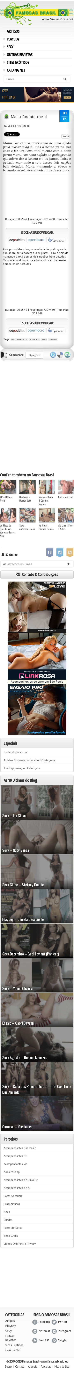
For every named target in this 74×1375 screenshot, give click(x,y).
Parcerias (46, 1366)
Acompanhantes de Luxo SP (21, 1180)
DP (12, 339)
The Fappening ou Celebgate (22, 768)
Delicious (60, 355)
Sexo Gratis (11, 1236)
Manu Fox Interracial (29, 116)
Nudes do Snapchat (16, 752)
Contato (19, 1366)
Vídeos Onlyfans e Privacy (20, 1244)
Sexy (9, 47)
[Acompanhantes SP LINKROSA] (37, 658)
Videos (25, 125)
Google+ (63, 1340)
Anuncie (32, 1366)
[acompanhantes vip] (37, 94)
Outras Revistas (18, 55)
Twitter (53, 355)
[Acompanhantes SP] (37, 607)
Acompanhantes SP (15, 1156)
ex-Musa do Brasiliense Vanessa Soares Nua (8, 531)
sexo (44, 339)
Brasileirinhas (12, 1204)
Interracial (22, 339)
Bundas (8, 1220)
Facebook (44, 1322)
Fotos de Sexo (13, 1228)
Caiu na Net (15, 70)
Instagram (64, 1331)
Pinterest (44, 1331)
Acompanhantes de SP (17, 1188)
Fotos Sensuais (13, 1196)
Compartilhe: (16, 355)
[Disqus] (37, 416)
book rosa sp (12, 1172)
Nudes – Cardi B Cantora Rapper (46, 500)
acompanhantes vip (15, 1164)
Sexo (7, 1212)
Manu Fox (35, 339)
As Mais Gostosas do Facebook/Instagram (29, 760)
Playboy (12, 39)
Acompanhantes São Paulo (20, 1148)
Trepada (53, 339)
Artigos (13, 31)
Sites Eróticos (17, 63)
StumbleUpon (67, 355)
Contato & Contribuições (39, 574)
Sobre (8, 1366)
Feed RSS (43, 1340)
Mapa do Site (61, 1366)
